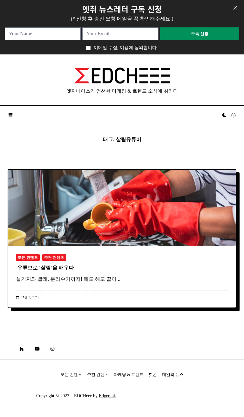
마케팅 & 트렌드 (129, 374)
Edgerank (107, 395)
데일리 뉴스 (173, 374)
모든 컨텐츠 (28, 257)
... (120, 279)
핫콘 (153, 374)
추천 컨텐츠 (54, 257)
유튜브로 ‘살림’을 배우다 (45, 267)
